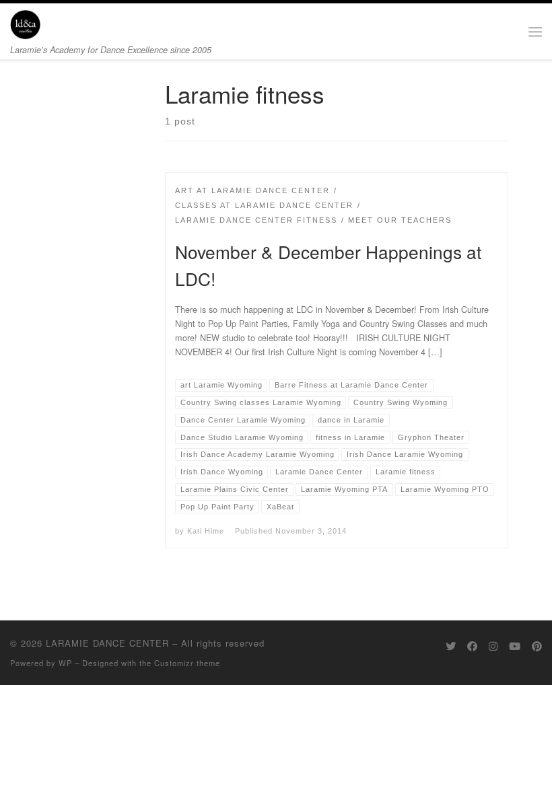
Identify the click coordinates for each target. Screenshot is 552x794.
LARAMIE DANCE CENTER (107, 643)
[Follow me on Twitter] (451, 646)
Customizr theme (187, 662)
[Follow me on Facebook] (472, 646)
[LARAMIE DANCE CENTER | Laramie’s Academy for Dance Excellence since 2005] (25, 22)
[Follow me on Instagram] (493, 646)
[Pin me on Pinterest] (537, 646)
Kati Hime (205, 531)
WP (65, 662)
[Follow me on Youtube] (514, 646)
